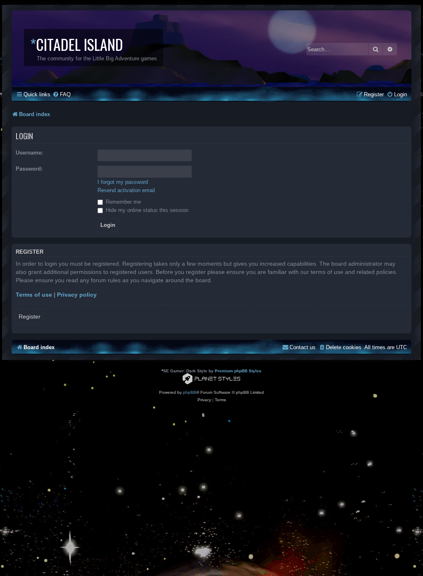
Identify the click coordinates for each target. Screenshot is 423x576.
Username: (29, 153)
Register (29, 316)
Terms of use (34, 294)
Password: (29, 169)
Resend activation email (126, 190)
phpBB (189, 392)
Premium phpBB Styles (238, 371)
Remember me (122, 202)
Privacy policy (77, 294)
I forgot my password (122, 182)
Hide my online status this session (146, 210)
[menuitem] (61, 94)
